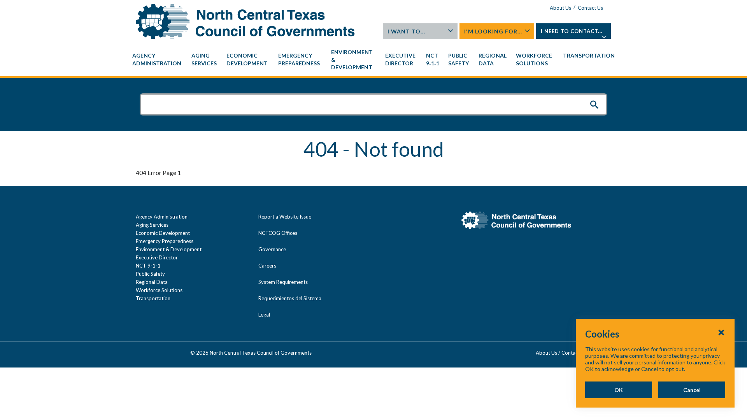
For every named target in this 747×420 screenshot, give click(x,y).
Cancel (692, 390)
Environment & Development (169, 249)
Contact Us (590, 8)
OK (618, 390)
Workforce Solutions (159, 290)
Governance (272, 249)
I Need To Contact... (572, 31)
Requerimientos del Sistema (289, 298)
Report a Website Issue (284, 217)
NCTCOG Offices (277, 233)
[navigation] (373, 59)
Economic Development (163, 233)
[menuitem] (158, 59)
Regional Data (152, 282)
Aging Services (152, 225)
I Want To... (406, 31)
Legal (264, 315)
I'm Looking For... (493, 31)
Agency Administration (162, 217)
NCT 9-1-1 (148, 265)
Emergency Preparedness (164, 241)
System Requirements (283, 282)
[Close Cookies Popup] (721, 332)
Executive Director (157, 257)
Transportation (153, 298)
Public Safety (150, 274)
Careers (267, 265)
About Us (560, 8)
